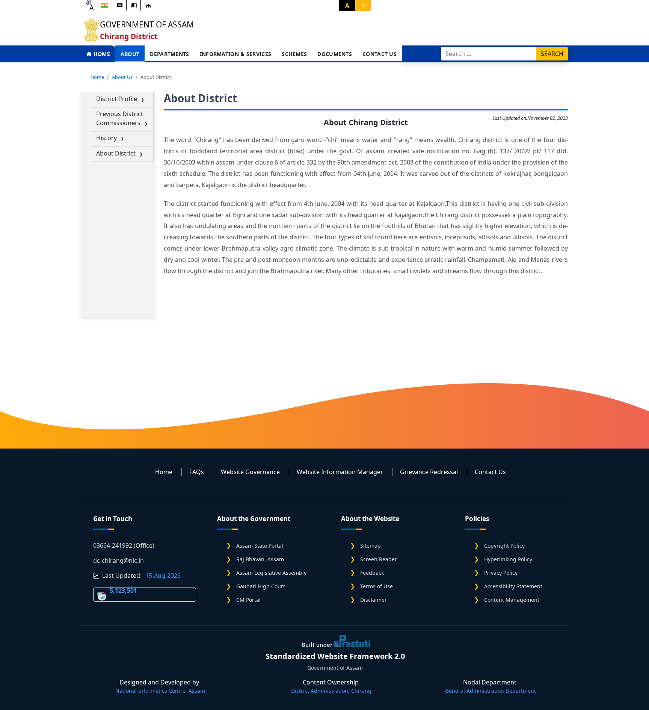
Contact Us (379, 53)
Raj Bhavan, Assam (260, 559)
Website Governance (250, 472)
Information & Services (236, 53)
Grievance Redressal (429, 472)
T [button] (363, 5)
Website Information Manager (340, 472)
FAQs (196, 472)
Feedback (372, 572)
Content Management (511, 599)
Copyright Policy (504, 545)
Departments (169, 53)
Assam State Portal (259, 545)
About (130, 53)
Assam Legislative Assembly (271, 572)
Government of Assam (147, 24)
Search (552, 54)
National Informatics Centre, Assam (160, 690)
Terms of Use (376, 586)
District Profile (116, 99)
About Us (122, 77)
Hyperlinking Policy (508, 559)
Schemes (294, 53)
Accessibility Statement (513, 586)
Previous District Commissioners (119, 118)
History (106, 138)
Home (101, 53)
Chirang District (128, 36)
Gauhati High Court (260, 586)
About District (116, 153)
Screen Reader (378, 559)
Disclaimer (373, 599)
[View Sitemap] (148, 5)
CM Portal (248, 599)
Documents (334, 53)
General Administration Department (490, 690)
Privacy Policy (501, 572)
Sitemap (370, 545)
